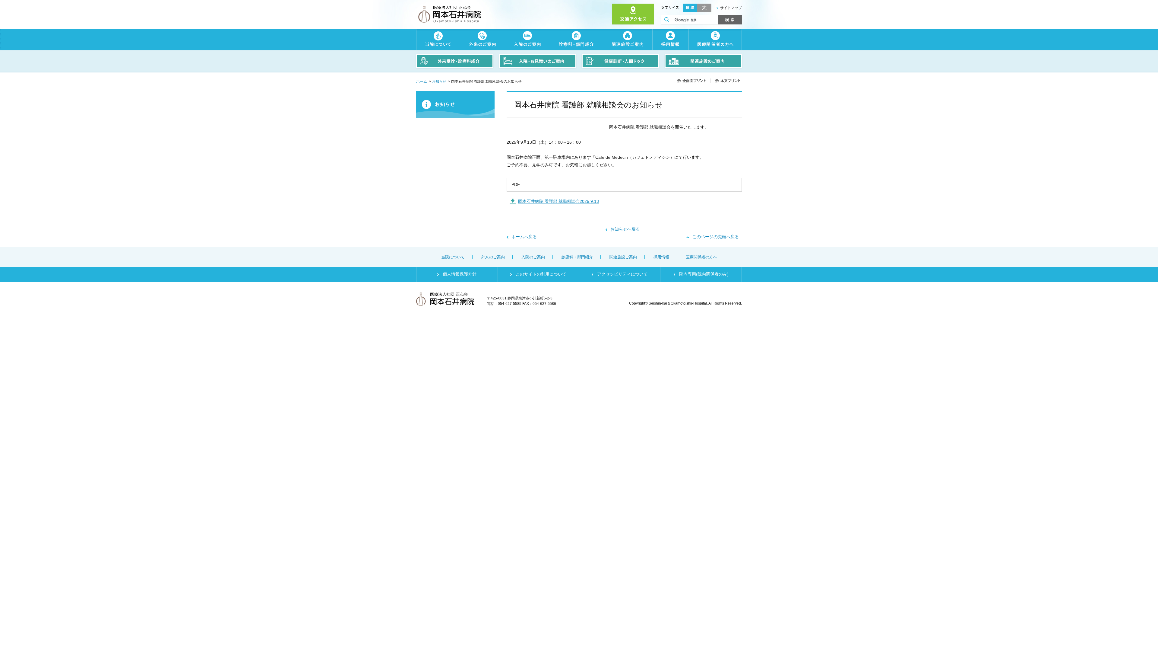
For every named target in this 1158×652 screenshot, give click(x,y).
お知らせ (439, 81)
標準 (690, 8)
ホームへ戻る (524, 236)
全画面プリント (693, 80)
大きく (704, 8)
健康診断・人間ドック (620, 61)
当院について (438, 39)
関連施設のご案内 (703, 61)
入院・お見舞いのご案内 (537, 61)
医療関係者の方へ (715, 39)
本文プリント (725, 80)
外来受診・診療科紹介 (454, 61)
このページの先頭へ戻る (715, 236)
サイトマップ (731, 8)
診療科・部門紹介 (576, 39)
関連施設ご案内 (627, 39)
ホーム (421, 81)
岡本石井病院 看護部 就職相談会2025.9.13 (558, 201)
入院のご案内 (527, 39)
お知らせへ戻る (625, 229)
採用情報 (670, 39)
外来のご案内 (482, 39)
